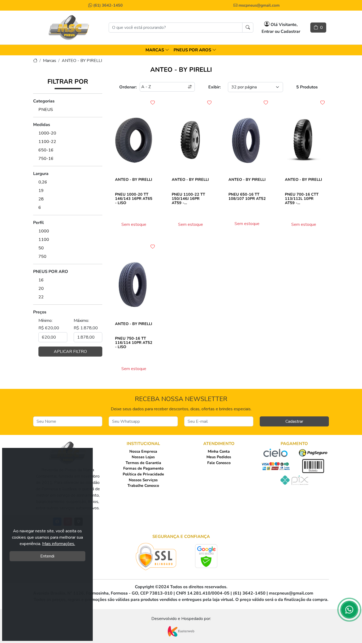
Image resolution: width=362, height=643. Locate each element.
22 (41, 297)
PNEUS (45, 110)
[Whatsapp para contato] (349, 611)
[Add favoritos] (152, 103)
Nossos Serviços (143, 480)
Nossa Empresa (143, 451)
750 (42, 256)
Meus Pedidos (218, 457)
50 (41, 248)
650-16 (46, 150)
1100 (43, 239)
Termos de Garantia (143, 462)
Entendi (47, 556)
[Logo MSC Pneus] (69, 27)
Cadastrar (294, 421)
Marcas (49, 61)
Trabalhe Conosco (143, 485)
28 (41, 199)
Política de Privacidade (143, 474)
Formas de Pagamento (143, 468)
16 (41, 280)
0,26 (42, 182)
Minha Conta (219, 451)
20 (41, 288)
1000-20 (47, 133)
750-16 (46, 158)
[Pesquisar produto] (247, 28)
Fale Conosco (219, 462)
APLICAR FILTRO (70, 351)
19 (41, 191)
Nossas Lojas (143, 457)
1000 (43, 231)
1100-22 (47, 142)
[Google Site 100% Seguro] (206, 556)
